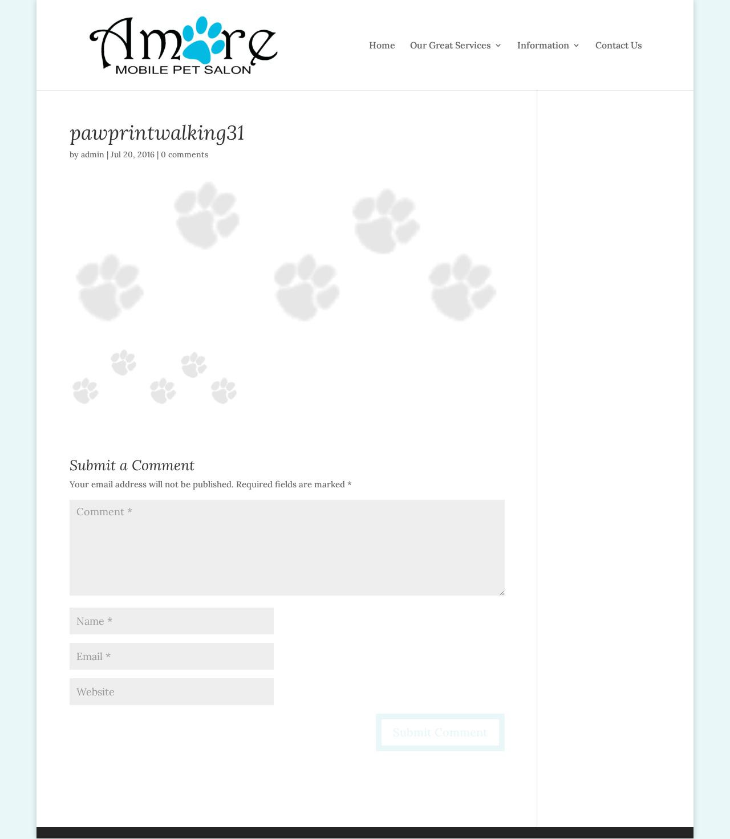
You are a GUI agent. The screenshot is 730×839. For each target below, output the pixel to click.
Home (382, 46)
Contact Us (618, 46)
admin (92, 154)
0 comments (185, 154)
